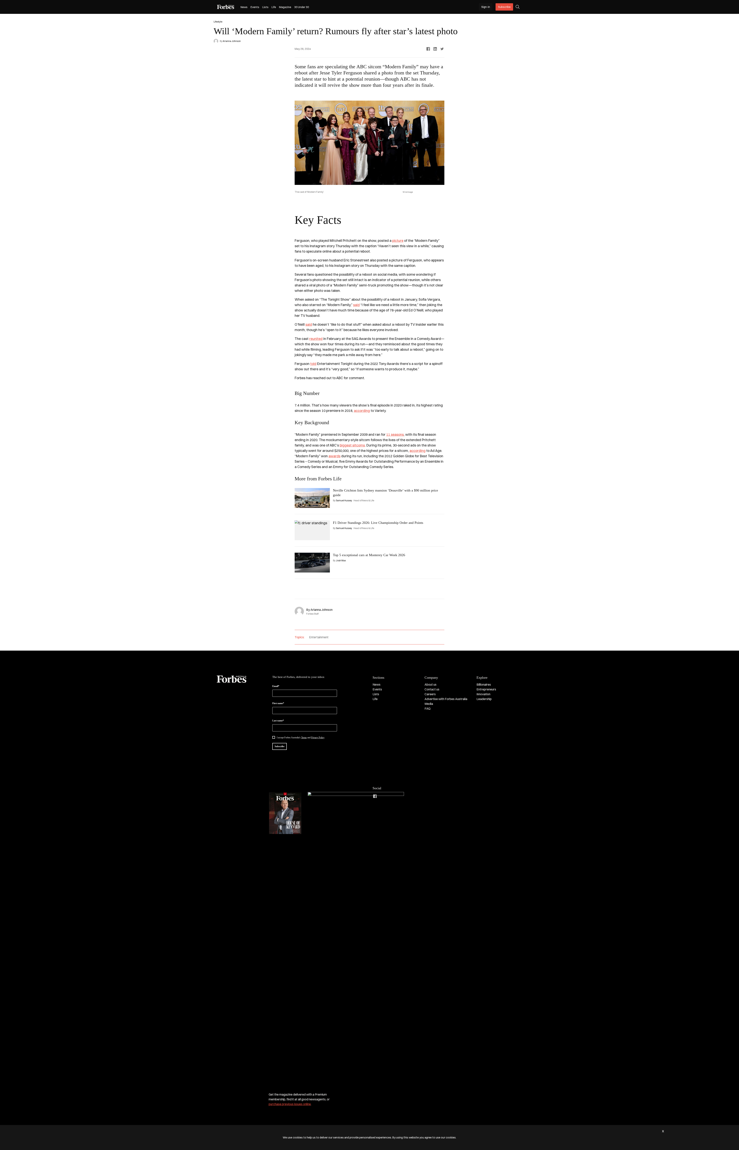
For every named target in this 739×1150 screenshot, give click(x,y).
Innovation (483, 694)
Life (274, 7)
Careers (430, 694)
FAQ (428, 708)
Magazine (285, 7)
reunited (316, 338)
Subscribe (504, 7)
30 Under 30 (301, 7)
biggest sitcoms (352, 445)
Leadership (484, 699)
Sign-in (485, 7)
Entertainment (319, 637)
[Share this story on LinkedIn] (435, 49)
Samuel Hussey (344, 500)
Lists (265, 7)
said (356, 305)
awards (334, 456)
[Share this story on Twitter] (442, 49)
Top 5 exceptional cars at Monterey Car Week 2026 (369, 555)
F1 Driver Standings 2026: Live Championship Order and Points (378, 523)
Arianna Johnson (232, 41)
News (244, 7)
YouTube (405, 796)
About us (430, 684)
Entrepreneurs (486, 689)
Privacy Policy (317, 737)
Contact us (432, 689)
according (362, 410)
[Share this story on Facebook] (428, 49)
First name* (278, 703)
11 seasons (395, 434)
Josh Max (341, 560)
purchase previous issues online (290, 1104)
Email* (275, 686)
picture (397, 240)
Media (429, 704)
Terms (304, 737)
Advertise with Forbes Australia (446, 699)
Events (255, 7)
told (313, 363)
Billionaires (484, 684)
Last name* (278, 720)
